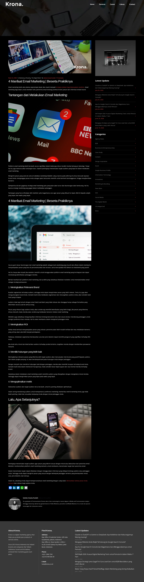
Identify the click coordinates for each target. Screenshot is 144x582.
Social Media (99, 197)
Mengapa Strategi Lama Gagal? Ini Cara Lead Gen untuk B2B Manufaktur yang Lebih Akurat (115, 124)
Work (97, 211)
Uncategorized (100, 206)
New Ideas (98, 188)
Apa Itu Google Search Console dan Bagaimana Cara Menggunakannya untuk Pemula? (112, 105)
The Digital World (35, 78)
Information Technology (103, 175)
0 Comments (60, 78)
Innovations (99, 179)
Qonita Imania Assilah (49, 78)
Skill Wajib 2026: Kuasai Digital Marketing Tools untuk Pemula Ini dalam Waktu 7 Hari (115, 115)
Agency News (99, 139)
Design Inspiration (101, 161)
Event (97, 166)
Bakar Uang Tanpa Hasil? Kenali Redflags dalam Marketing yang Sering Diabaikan (104, 569)
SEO (96, 193)
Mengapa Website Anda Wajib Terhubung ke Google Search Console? (114, 96)
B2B (96, 143)
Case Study (98, 152)
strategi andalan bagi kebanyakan (70, 87)
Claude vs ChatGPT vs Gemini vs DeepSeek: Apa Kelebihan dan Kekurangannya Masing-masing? (114, 86)
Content (97, 157)
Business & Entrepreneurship (105, 148)
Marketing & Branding (25, 78)
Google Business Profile (102, 170)
